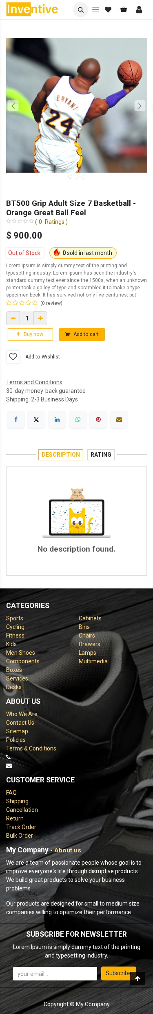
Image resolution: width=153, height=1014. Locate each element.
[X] (36, 419)
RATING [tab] (101, 454)
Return (15, 818)
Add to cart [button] (85, 334)
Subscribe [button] (118, 973)
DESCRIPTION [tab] (61, 454)
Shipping (17, 801)
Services (17, 678)
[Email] (119, 419)
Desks (14, 687)
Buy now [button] (32, 334)
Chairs (87, 635)
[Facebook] (15, 419)
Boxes (14, 670)
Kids (11, 644)
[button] (80, 9)
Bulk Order (19, 835)
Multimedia (93, 661)
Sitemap (17, 731)
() (51, 222)
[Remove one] (13, 318)
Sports (14, 618)
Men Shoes (20, 652)
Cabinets (90, 618)
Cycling (15, 627)
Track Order (21, 827)
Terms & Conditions (31, 748)
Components (23, 661)
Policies (16, 740)
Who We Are (22, 714)
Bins (84, 627)
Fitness (15, 635)
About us (67, 850)
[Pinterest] (98, 419)
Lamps (87, 652)
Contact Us (20, 722)
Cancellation (22, 810)
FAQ (11, 792)
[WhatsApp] (77, 419)
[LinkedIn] (57, 419)
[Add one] (40, 318)
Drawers (89, 644)
